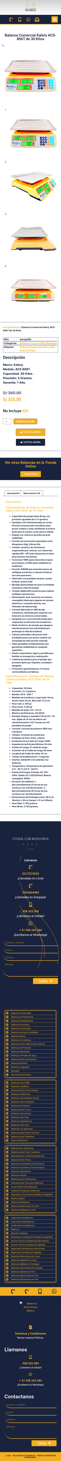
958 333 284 (31, 911)
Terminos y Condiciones (30, 1333)
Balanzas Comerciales (32, 343)
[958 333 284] (30, 904)
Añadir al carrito (25, 421)
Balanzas (15, 327)
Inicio (6, 327)
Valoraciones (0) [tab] (31, 493)
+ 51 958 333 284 (30, 930)
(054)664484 (30, 892)
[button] (55, 19)
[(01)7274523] (30, 867)
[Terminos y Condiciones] (30, 1327)
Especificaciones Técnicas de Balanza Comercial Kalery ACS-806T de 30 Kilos (30, 679)
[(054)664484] (30, 886)
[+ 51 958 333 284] (30, 923)
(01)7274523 (30, 873)
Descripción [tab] (13, 493)
